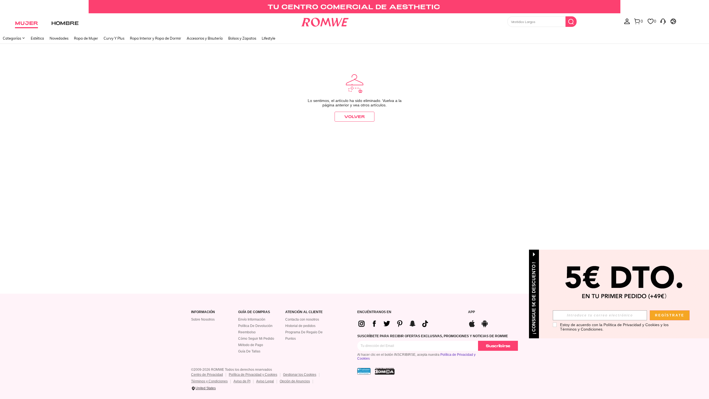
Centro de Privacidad (207, 375)
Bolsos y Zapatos (242, 38)
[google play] (485, 323)
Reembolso (247, 332)
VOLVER (354, 116)
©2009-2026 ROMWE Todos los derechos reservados (231, 370)
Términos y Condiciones (209, 381)
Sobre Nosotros (203, 319)
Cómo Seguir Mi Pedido (256, 339)
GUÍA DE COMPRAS (254, 312)
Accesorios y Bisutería (205, 38)
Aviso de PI (241, 381)
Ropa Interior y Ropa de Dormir (155, 38)
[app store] (472, 323)
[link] (354, 6)
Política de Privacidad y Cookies (253, 375)
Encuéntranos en (374, 312)
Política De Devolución (255, 326)
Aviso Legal (265, 381)
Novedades (59, 38)
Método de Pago (250, 345)
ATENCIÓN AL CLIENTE (304, 312)
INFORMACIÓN (203, 312)
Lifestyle (268, 38)
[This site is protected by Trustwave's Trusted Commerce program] (364, 371)
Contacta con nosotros (302, 319)
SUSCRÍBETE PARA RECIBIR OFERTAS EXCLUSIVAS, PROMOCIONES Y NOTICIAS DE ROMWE (432, 336)
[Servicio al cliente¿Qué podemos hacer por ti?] (663, 21)
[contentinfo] (395, 324)
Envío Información (251, 319)
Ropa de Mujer (86, 38)
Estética (37, 38)
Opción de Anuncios (295, 381)
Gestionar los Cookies (299, 375)
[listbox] (627, 21)
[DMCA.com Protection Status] (385, 371)
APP (471, 312)
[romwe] (324, 21)
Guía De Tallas (249, 351)
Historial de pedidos (300, 326)
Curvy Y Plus (114, 38)
